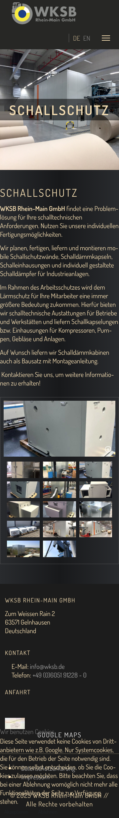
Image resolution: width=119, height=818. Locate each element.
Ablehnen (47, 811)
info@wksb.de (47, 666)
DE (76, 38)
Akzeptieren (16, 811)
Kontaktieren (17, 374)
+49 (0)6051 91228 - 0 (59, 675)
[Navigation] (106, 37)
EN (86, 38)
